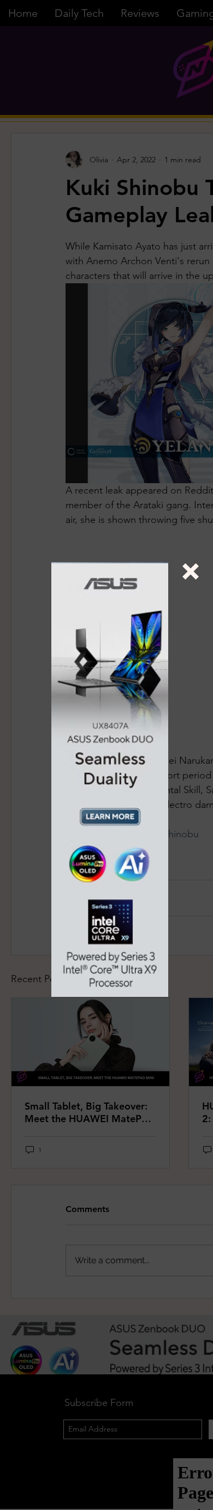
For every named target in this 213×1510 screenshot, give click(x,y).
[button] (190, 571)
